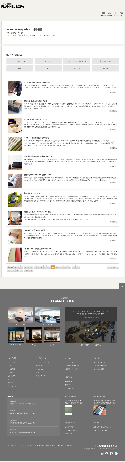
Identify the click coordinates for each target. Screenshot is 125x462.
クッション (39, 369)
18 (9, 271)
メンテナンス (77, 68)
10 (49, 267)
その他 (105, 68)
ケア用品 (39, 366)
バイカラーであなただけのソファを (36, 138)
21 (21, 271)
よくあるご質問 (99, 369)
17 (78, 267)
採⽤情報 (60, 445)
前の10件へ (12, 267)
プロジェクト (69, 434)
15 (69, 267)
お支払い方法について (72, 388)
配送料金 (68, 385)
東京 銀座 (20, 324)
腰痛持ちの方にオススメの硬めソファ (37, 174)
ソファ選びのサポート (72, 366)
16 (73, 267)
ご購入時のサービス (71, 369)
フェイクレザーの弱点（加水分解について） (39, 248)
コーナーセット (12, 379)
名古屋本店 (15, 344)
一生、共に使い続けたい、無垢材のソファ (38, 156)
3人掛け (10, 372)
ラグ (37, 372)
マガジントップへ (113, 267)
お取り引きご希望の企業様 (46, 445)
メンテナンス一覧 (99, 362)
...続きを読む (113, 92)
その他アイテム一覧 (42, 362)
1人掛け (10, 366)
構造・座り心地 (105, 61)
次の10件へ (28, 271)
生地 (20, 68)
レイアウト (48, 61)
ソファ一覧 (11, 362)
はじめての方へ (70, 427)
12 (57, 267)
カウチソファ (11, 376)
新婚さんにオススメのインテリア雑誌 (37, 211)
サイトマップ (11, 445)
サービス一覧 (69, 362)
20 (17, 271)
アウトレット (11, 386)
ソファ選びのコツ (20, 61)
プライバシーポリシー (26, 445)
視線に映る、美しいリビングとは (35, 101)
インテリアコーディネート (76, 61)
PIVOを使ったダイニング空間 (34, 230)
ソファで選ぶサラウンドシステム (35, 119)
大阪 (34, 344)
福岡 (52, 344)
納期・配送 (68, 381)
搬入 (48, 68)
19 (13, 271)
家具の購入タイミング (32, 193)
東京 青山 (47, 324)
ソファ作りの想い (71, 430)
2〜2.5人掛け (11, 369)
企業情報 (69, 445)
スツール (10, 383)
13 (61, 267)
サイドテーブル (41, 376)
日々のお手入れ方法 (100, 366)
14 (65, 267)
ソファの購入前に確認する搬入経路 (37, 82)
